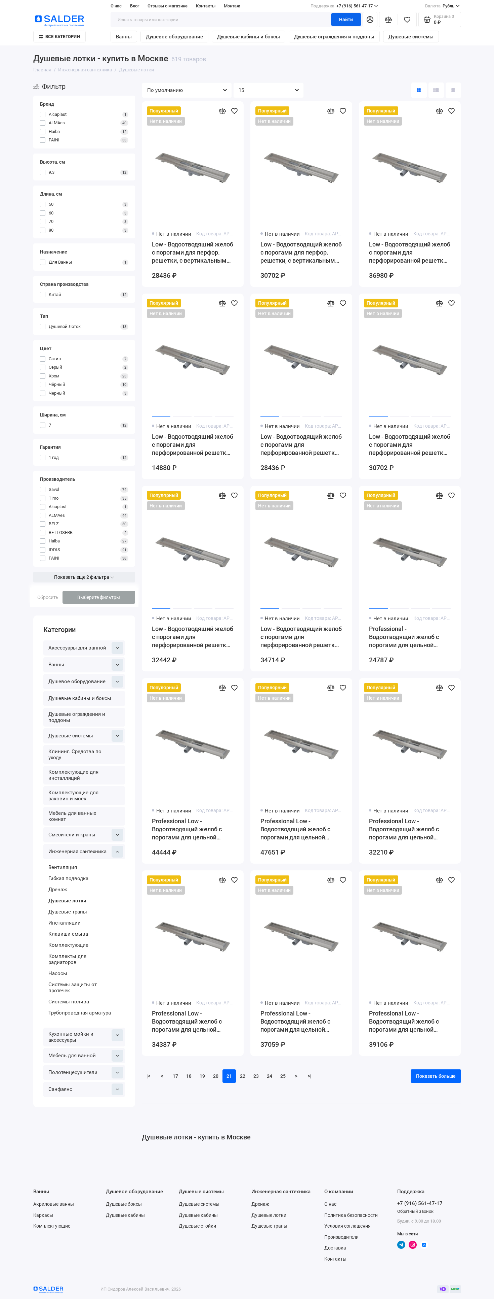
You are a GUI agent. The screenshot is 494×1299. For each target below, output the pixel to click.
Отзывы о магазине (168, 5)
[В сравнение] (222, 110)
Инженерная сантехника (77, 851)
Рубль (439, 5)
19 (202, 1076)
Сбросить (47, 597)
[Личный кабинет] (370, 19)
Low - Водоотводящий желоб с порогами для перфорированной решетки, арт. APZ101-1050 (409, 253)
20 (215, 1076)
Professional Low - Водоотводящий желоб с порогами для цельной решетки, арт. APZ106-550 (406, 829)
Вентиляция (62, 867)
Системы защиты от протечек (72, 987)
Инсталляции (64, 923)
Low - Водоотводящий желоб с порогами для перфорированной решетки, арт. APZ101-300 (192, 445)
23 (256, 1076)
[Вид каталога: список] (436, 90)
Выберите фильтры (98, 597)
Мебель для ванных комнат (72, 816)
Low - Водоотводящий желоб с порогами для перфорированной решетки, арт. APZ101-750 (409, 445)
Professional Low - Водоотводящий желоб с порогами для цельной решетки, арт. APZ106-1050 (191, 829)
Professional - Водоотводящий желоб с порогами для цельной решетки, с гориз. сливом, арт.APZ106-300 (405, 637)
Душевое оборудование (174, 37)
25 (283, 1076)
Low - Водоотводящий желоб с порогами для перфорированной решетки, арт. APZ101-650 (301, 445)
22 (242, 1076)
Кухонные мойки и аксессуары (70, 1037)
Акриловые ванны (53, 1204)
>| (310, 1076)
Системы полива (68, 1002)
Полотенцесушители (72, 1072)
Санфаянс (60, 1089)
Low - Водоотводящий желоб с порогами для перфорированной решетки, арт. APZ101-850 (192, 637)
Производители (341, 1237)
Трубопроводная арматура (79, 1013)
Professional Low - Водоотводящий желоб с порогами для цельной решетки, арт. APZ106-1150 (299, 829)
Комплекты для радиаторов (67, 959)
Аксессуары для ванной (77, 648)
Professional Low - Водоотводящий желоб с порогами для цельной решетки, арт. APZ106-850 (406, 1022)
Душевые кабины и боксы (248, 37)
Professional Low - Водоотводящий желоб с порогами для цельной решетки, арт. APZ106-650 (189, 1022)
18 (189, 1076)
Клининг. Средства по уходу (74, 754)
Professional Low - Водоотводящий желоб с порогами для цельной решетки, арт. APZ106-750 (297, 1022)
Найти (346, 19)
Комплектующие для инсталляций (73, 775)
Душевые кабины (125, 1215)
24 (269, 1076)
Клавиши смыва (68, 934)
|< (148, 1076)
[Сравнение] (388, 19)
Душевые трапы (67, 912)
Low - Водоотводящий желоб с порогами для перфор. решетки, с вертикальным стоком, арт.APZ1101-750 (301, 253)
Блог (134, 5)
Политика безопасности (351, 1215)
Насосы (57, 973)
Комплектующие (68, 945)
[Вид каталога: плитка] (419, 90)
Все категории (62, 36)
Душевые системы (411, 37)
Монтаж (232, 5)
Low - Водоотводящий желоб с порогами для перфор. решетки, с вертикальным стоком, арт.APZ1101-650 (192, 253)
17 (175, 1076)
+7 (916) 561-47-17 (342, 5)
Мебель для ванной (72, 1056)
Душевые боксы (124, 1204)
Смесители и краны (71, 835)
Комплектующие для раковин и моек (73, 796)
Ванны (124, 37)
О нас (330, 1204)
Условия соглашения (347, 1226)
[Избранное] (407, 19)
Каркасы (43, 1215)
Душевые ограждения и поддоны (334, 37)
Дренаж (57, 890)
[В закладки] (234, 110)
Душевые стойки (197, 1226)
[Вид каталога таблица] (453, 90)
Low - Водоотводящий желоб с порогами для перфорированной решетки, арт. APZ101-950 (301, 637)
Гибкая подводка (68, 878)
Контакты (205, 5)
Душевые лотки (67, 901)
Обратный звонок (415, 1211)
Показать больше (436, 1076)
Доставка (335, 1248)
